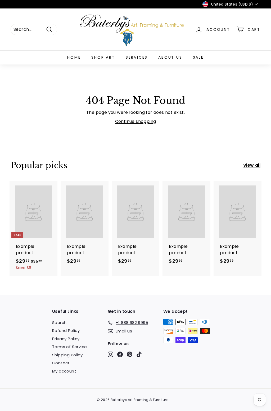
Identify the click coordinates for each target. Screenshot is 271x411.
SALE (198, 57)
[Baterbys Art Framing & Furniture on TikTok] (139, 354)
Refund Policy (66, 330)
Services (137, 57)
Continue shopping (135, 121)
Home (74, 57)
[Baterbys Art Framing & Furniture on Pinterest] (129, 354)
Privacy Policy (66, 338)
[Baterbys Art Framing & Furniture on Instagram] (110, 354)
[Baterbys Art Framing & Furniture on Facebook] (120, 354)
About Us (170, 57)
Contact (61, 363)
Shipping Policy (67, 355)
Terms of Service (69, 346)
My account (64, 371)
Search (59, 322)
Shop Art (103, 57)
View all (251, 165)
